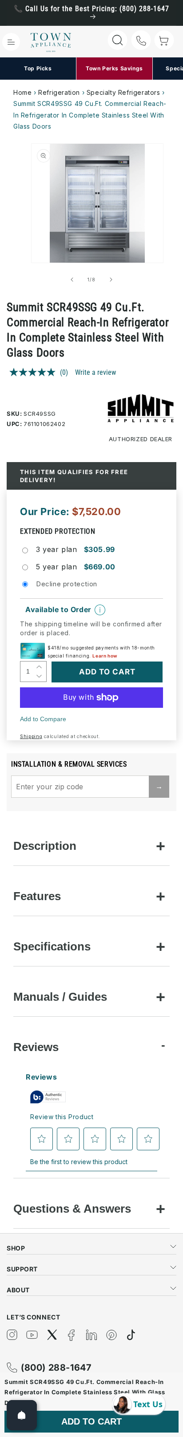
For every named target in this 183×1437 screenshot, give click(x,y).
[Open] (22, 1415)
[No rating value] (34, 372)
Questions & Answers (72, 1208)
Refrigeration (59, 92)
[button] (11, 42)
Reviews (36, 1047)
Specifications (52, 946)
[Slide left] (72, 279)
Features (37, 896)
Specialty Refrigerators (123, 92)
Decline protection (66, 584)
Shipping (31, 736)
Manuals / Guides (60, 996)
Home (22, 92)
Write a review (95, 372)
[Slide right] (111, 279)
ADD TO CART (91, 1421)
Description (44, 845)
